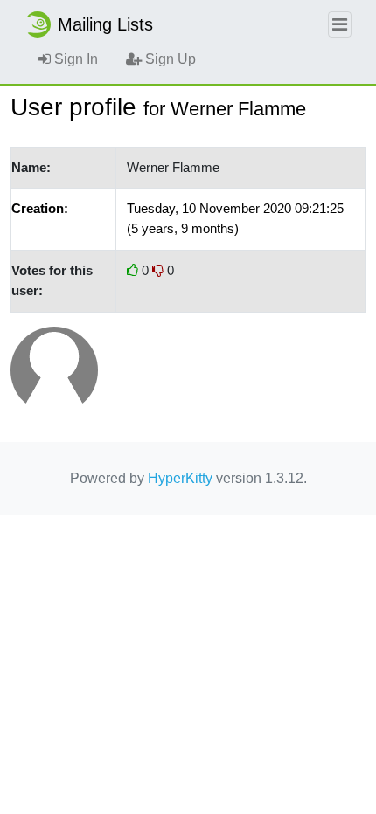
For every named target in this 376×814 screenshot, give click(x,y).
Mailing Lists (105, 24)
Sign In (74, 59)
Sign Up (169, 59)
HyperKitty (180, 478)
